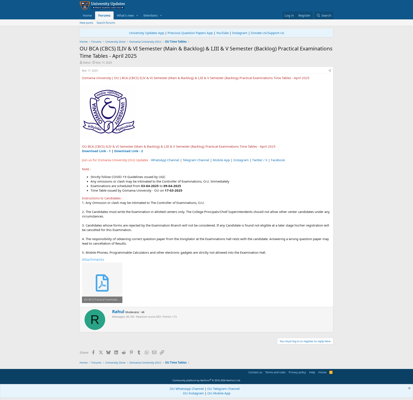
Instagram (239, 33)
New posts (86, 23)
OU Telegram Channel (223, 388)
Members (150, 15)
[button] (137, 15)
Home (87, 15)
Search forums (106, 23)
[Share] (330, 70)
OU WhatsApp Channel (187, 388)
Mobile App (221, 160)
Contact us (255, 372)
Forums (104, 15)
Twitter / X (259, 160)
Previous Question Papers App (190, 33)
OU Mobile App (218, 393)
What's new (125, 15)
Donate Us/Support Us (267, 33)
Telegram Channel (196, 160)
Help (312, 372)
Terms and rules (275, 372)
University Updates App (146, 33)
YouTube (222, 33)
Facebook (278, 160)
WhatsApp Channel (165, 160)
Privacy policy (297, 372)
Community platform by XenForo (207, 380)
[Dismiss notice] (409, 388)
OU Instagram (193, 393)
